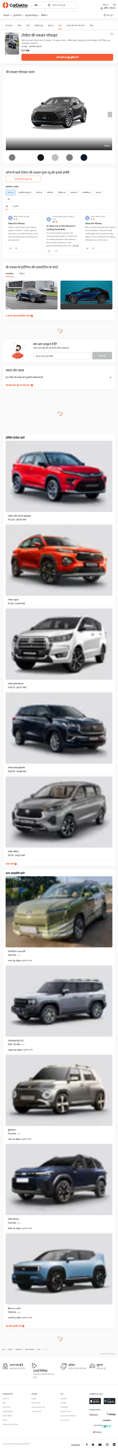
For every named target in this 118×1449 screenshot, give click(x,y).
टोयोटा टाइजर (13, 599)
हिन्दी (104, 5)
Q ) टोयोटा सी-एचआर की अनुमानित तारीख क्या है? (24, 377)
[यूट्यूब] (100, 1445)
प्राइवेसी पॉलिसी (8, 1411)
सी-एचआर (9, 25)
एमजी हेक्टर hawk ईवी (16, 951)
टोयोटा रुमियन (13, 851)
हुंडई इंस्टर (12, 1130)
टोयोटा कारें (10, 864)
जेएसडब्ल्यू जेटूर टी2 (16, 1040)
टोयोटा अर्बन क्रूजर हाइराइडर (19, 516)
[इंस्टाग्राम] (107, 1445)
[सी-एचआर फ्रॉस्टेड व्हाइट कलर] (55, 157)
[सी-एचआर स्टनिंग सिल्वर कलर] (69, 157)
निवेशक (5, 1420)
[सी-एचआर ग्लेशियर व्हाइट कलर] (26, 157)
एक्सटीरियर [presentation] (10, 273)
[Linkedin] (114, 1445)
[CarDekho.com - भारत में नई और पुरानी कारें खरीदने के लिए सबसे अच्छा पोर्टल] (15, 5)
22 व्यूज (24, 46)
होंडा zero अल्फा (14, 1308)
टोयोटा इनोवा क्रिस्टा (16, 683)
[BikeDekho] (93, 1414)
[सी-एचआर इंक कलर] (41, 157)
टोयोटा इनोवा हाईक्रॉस (16, 767)
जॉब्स (4, 1403)
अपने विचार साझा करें (23, 179)
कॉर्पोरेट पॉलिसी (7, 1416)
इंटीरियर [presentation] (22, 273)
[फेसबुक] (86, 1445)
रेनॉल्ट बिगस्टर (13, 1219)
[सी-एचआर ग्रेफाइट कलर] (12, 157)
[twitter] (93, 1445)
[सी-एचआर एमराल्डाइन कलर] (84, 157)
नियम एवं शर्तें (6, 1407)
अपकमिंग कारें (16, 1326)
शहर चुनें (109, 15)
